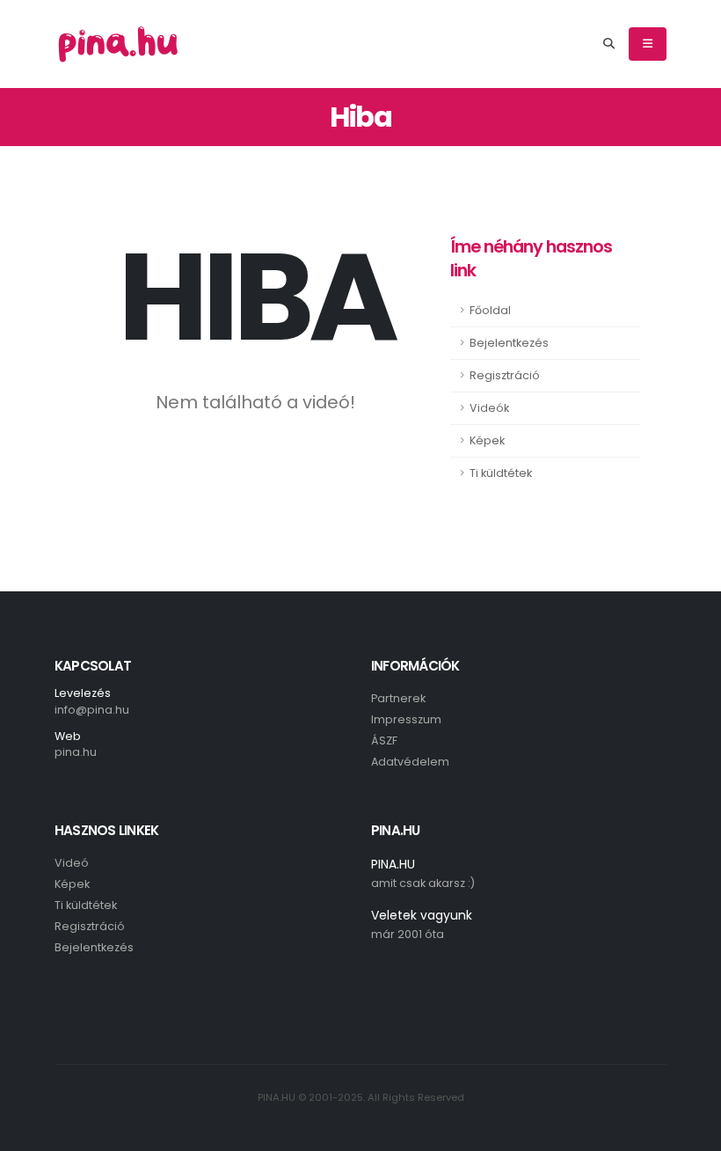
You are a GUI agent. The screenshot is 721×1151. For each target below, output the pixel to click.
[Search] (609, 44)
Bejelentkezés (509, 342)
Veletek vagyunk (421, 915)
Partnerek (398, 698)
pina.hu (76, 751)
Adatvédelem (410, 761)
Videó (72, 862)
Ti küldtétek (501, 473)
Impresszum (406, 719)
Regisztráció (505, 375)
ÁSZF (384, 740)
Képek (487, 440)
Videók (489, 407)
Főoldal (490, 310)
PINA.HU (393, 864)
